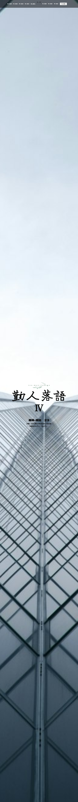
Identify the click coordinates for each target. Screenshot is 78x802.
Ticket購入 (63, 4)
